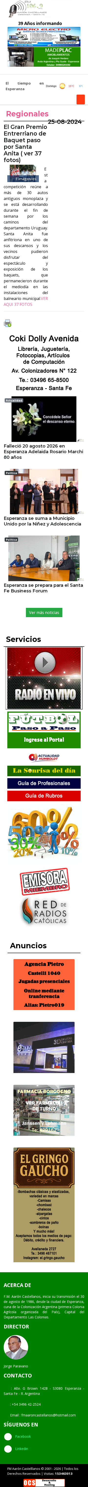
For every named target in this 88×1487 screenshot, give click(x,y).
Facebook (22, 1436)
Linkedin (21, 1448)
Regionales (27, 113)
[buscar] (81, 99)
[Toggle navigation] (9, 70)
